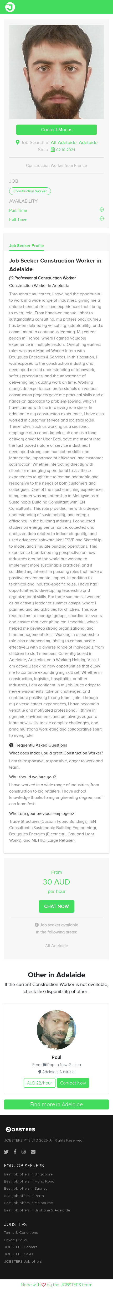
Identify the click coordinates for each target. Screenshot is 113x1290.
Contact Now (73, 1083)
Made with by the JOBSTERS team (56, 1284)
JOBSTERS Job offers (23, 1261)
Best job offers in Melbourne (28, 1202)
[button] (56, 72)
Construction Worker (30, 191)
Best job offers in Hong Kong (29, 1181)
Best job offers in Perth (24, 1195)
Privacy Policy (16, 1239)
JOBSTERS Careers (20, 1247)
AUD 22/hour (39, 1083)
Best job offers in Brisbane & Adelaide (37, 1210)
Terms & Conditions (21, 1232)
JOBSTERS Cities (18, 1254)
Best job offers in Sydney (26, 1188)
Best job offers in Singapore (28, 1174)
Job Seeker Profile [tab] (26, 246)
